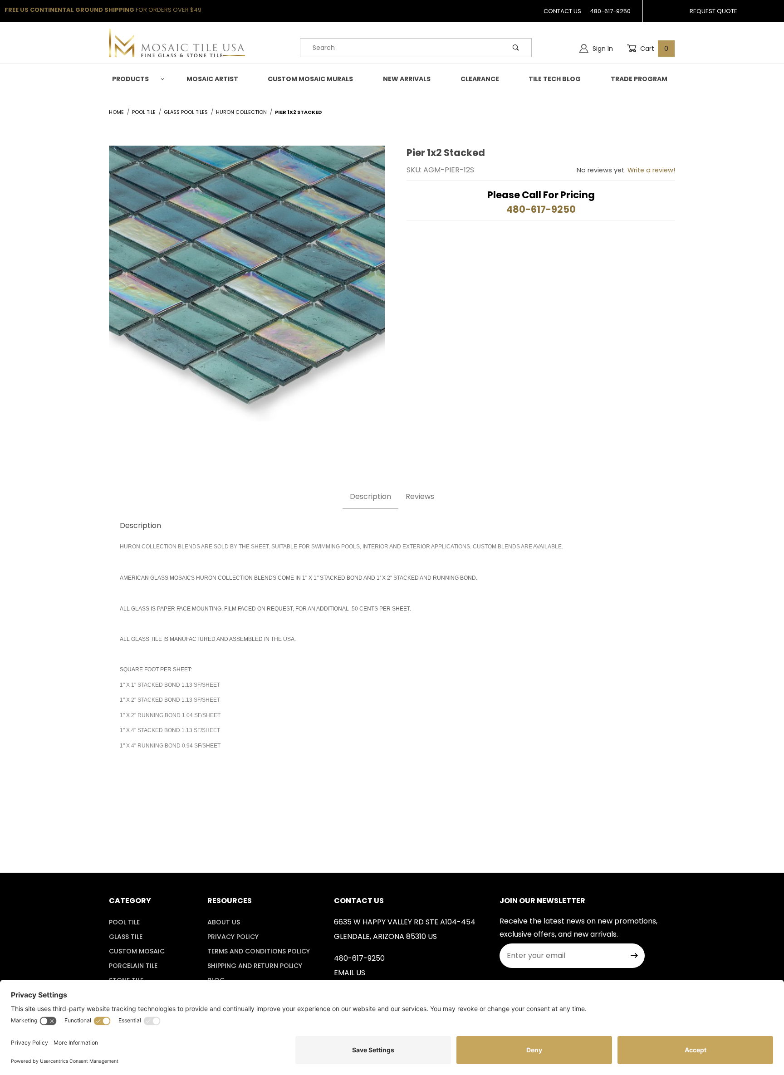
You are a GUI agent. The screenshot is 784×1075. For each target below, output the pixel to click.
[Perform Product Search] (515, 48)
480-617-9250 (610, 11)
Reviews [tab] (420, 496)
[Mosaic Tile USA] (177, 42)
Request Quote (713, 11)
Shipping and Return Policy (254, 965)
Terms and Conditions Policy (258, 951)
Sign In (602, 48)
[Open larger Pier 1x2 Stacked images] (247, 290)
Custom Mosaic (137, 951)
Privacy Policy (233, 936)
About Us (223, 922)
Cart (653, 48)
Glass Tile (125, 936)
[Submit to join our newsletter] (634, 955)
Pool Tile (124, 922)
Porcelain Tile (133, 965)
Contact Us (562, 11)
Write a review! (651, 170)
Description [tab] (370, 496)
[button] (137, 79)
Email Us (349, 973)
